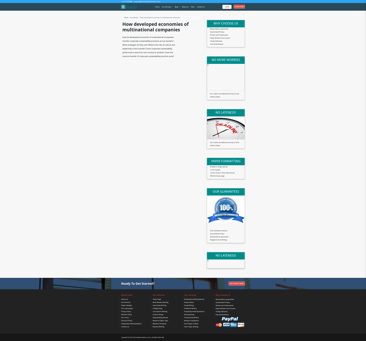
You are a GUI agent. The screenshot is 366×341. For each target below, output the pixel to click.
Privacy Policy (126, 311)
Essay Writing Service (160, 318)
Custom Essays (158, 314)
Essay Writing (189, 305)
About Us (185, 7)
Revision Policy (126, 314)
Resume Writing (158, 327)
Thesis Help (157, 299)
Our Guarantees (127, 308)
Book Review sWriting (160, 302)
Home (157, 7)
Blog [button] (176, 7)
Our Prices (125, 318)
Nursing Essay (189, 314)
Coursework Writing (160, 311)
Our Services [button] (166, 7)
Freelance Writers (190, 308)
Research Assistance (191, 321)
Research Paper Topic (160, 321)
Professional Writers (191, 318)
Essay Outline (189, 302)
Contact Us (201, 7)
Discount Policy (126, 321)
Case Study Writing (159, 305)
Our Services (125, 302)
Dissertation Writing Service (194, 299)
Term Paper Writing (191, 327)
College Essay (157, 308)
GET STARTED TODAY (237, 283)
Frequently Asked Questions (131, 324)
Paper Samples (126, 305)
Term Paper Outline (191, 324)
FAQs (193, 7)
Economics (134, 17)
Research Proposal (159, 324)
